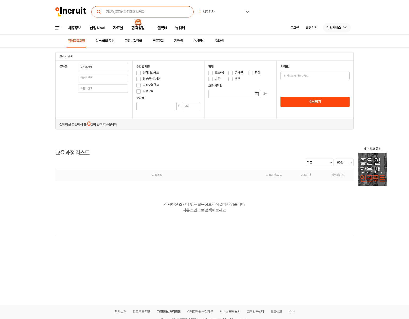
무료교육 (158, 41)
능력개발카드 (151, 73)
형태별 (219, 41)
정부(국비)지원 (104, 41)
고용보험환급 (133, 41)
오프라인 (220, 73)
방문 (217, 79)
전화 (257, 73)
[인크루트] (70, 12)
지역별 (178, 41)
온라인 (239, 73)
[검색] (98, 11)
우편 (237, 79)
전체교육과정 (76, 41)
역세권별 (199, 41)
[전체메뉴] (61, 29)
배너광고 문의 (373, 148)
